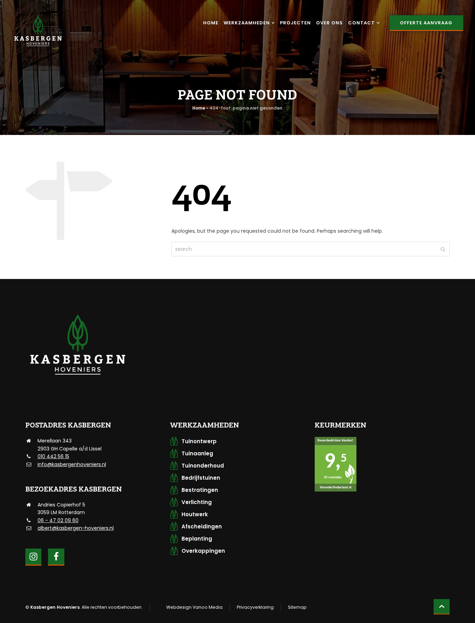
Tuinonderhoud (203, 465)
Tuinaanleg (197, 453)
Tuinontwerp (199, 441)
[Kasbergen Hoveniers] (38, 31)
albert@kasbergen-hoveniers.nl (76, 528)
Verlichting (197, 502)
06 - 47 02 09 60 (58, 520)
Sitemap (297, 607)
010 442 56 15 (53, 456)
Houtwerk (195, 514)
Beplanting (197, 538)
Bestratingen (200, 490)
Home (198, 108)
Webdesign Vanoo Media (194, 607)
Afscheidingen (202, 526)
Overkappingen (203, 550)
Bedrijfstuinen (201, 477)
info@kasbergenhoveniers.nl (72, 464)
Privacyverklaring (255, 607)
